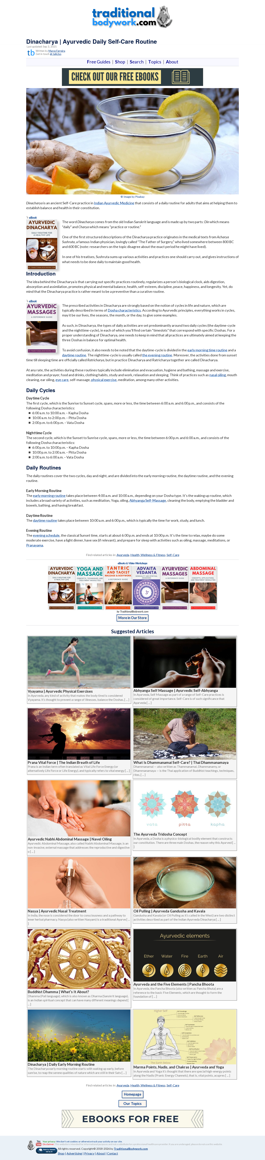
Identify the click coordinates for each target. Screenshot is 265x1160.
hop (121, 61)
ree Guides (99, 61)
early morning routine (49, 495)
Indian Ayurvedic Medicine (114, 203)
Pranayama (34, 545)
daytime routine (74, 355)
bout (172, 61)
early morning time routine (207, 350)
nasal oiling (217, 375)
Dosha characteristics (124, 310)
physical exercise (104, 380)
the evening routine (157, 355)
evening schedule (46, 535)
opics (155, 61)
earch (137, 61)
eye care (61, 380)
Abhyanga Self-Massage (147, 500)
